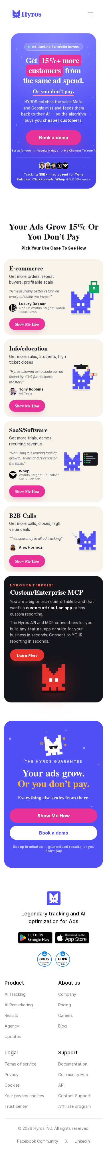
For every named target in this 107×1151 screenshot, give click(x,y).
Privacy (12, 1074)
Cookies (12, 1085)
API (61, 1085)
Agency (12, 1025)
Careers (65, 1015)
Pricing (64, 1004)
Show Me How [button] (27, 491)
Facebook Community (37, 1141)
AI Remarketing (19, 1004)
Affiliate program (74, 1106)
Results (11, 1015)
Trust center (16, 1106)
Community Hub (73, 1074)
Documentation (72, 1064)
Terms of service (20, 1064)
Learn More (27, 655)
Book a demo (53, 137)
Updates (13, 1036)
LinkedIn (82, 1141)
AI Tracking (15, 994)
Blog (62, 1025)
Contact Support (74, 1095)
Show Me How (53, 816)
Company (67, 994)
